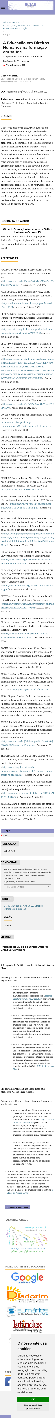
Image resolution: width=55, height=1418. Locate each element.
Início (6, 22)
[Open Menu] (3, 7)
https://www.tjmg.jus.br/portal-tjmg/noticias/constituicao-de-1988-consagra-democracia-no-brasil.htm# (26, 771)
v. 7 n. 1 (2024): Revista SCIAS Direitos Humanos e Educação (23, 27)
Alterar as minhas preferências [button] (33, 1407)
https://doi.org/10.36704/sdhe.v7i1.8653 (27, 91)
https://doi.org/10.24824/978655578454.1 (21, 489)
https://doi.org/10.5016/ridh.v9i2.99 (30, 689)
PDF (7, 831)
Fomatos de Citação (16, 887)
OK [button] (33, 1399)
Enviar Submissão (17, 1207)
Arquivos (17, 22)
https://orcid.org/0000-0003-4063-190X (16, 82)
